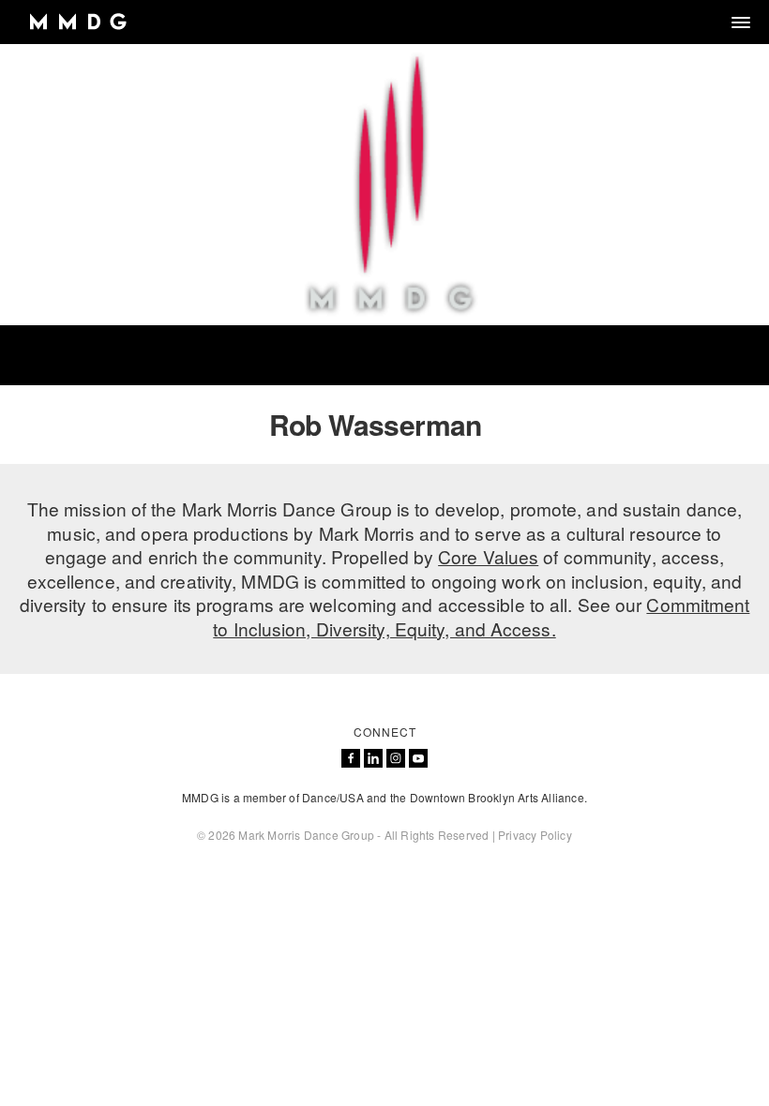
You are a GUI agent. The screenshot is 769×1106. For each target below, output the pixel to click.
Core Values (488, 556)
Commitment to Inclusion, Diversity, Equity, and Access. (481, 616)
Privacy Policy (535, 835)
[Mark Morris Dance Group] (77, 22)
